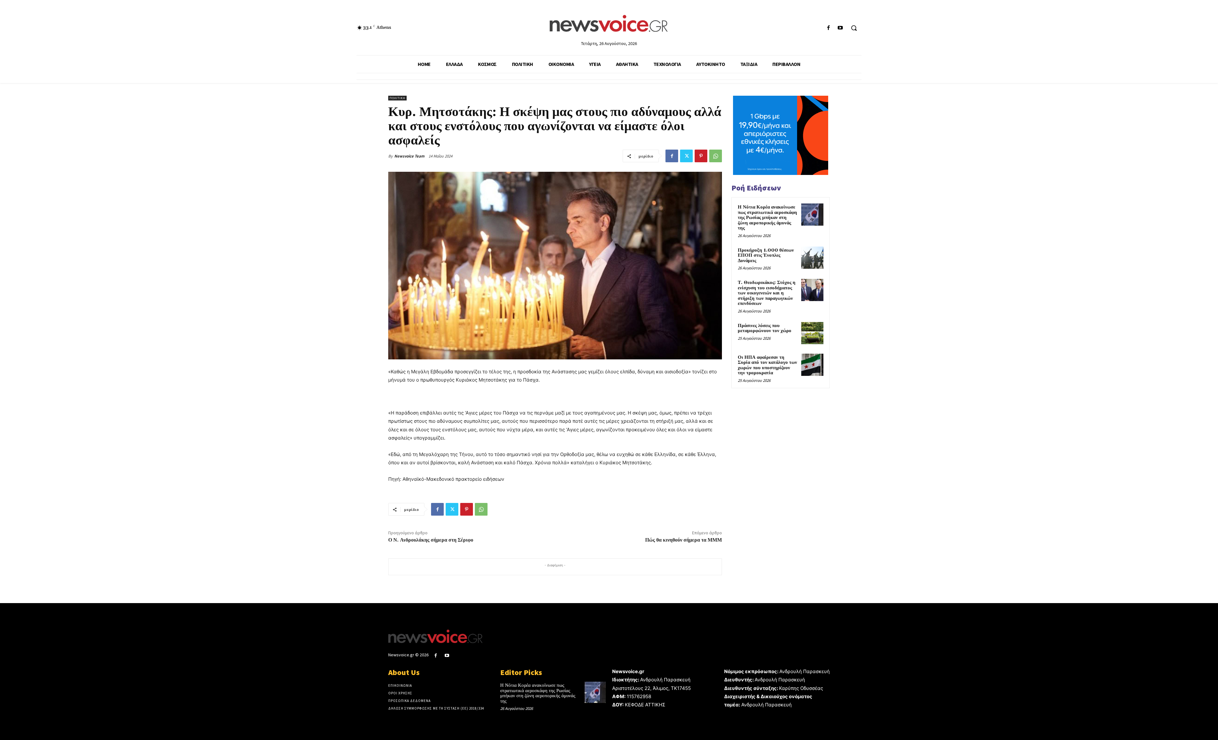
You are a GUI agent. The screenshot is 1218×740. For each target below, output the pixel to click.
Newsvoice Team (409, 156)
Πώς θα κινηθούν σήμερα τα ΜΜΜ (683, 540)
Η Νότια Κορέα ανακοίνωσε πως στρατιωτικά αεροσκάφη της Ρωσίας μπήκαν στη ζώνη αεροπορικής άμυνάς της (767, 217)
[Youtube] (840, 28)
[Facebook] (828, 28)
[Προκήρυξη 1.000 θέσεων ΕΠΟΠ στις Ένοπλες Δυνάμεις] (812, 258)
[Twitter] (686, 156)
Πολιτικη (397, 98)
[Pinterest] (701, 156)
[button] (853, 27)
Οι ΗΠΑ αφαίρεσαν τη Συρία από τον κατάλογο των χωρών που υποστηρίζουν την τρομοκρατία (767, 365)
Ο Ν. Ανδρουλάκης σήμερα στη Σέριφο (430, 540)
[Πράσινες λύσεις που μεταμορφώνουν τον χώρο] (812, 333)
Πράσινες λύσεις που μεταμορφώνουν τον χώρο (764, 328)
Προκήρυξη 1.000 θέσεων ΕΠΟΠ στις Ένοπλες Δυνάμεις (766, 255)
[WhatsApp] (715, 156)
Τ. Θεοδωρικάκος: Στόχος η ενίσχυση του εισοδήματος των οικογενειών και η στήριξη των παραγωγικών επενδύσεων (767, 293)
